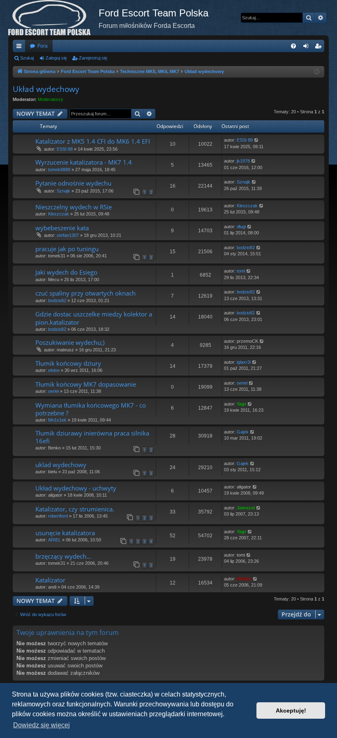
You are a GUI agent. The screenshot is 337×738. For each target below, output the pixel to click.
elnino (54, 370)
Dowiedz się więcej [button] (41, 725)
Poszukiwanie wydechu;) (69, 342)
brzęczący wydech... (63, 556)
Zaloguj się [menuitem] (307, 47)
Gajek (243, 431)
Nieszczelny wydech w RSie (73, 207)
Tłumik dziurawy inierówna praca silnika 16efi (92, 437)
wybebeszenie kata (62, 228)
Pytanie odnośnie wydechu (73, 183)
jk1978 (243, 160)
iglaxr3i (244, 362)
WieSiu (244, 578)
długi (241, 226)
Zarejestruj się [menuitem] (319, 47)
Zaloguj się (56, 57)
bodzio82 (246, 247)
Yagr (241, 403)
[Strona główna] (53, 17)
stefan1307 (68, 235)
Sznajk (63, 190)
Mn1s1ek (57, 419)
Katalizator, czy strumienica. (74, 509)
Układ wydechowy (46, 89)
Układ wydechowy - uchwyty (75, 488)
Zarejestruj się (93, 57)
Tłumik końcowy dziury (68, 363)
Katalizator (50, 580)
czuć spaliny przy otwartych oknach (85, 293)
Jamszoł (246, 507)
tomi (241, 270)
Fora (42, 46)
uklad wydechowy (60, 465)
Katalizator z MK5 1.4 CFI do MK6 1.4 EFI (92, 141)
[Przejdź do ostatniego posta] (256, 140)
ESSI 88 (65, 149)
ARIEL (54, 539)
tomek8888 (59, 169)
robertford (58, 515)
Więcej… (20, 47)
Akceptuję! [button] (291, 710)
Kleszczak (58, 213)
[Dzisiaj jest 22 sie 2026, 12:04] (316, 72)
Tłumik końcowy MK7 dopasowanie (85, 384)
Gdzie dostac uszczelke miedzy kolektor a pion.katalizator (93, 318)
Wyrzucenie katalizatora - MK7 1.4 (83, 162)
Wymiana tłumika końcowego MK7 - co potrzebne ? (90, 409)
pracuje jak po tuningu (67, 249)
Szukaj (27, 57)
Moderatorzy (50, 99)
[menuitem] (293, 46)
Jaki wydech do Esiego (66, 272)
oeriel (53, 391)
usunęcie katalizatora (65, 533)
